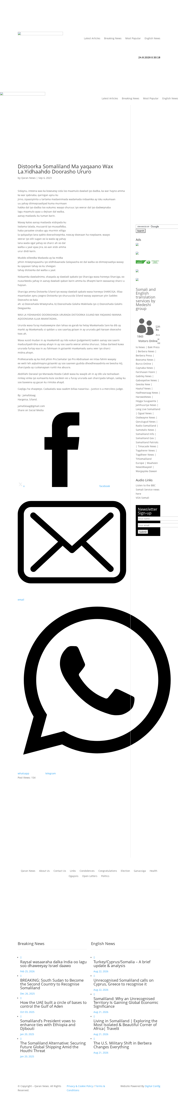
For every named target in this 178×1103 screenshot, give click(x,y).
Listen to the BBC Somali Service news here (147, 489)
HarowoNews (143, 396)
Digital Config (152, 1086)
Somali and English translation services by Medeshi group (146, 299)
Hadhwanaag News (147, 392)
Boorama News (144, 359)
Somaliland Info (145, 434)
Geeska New (143, 384)
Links (69, 13)
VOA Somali (142, 497)
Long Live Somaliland (148, 409)
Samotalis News (145, 429)
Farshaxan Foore (145, 372)
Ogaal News (145, 413)
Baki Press (154, 347)
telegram (50, 773)
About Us (57, 13)
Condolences (87, 871)
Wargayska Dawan (146, 471)
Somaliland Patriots (147, 442)
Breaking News (113, 38)
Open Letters (89, 876)
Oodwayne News (145, 417)
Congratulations (107, 871)
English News (152, 38)
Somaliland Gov (145, 438)
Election (125, 871)
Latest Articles (92, 38)
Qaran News (25, 13)
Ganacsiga (140, 871)
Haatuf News (143, 388)
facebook (104, 486)
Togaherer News (145, 450)
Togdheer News (145, 454)
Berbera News (146, 351)
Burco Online (143, 363)
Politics (105, 876)
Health (153, 871)
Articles (40, 13)
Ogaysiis (73, 876)
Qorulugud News (146, 421)
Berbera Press (144, 355)
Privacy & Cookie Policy (80, 1086)
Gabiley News (144, 376)
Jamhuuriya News (146, 405)
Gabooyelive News (146, 380)
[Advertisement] (72, 139)
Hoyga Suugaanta (146, 401)
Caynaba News (144, 367)
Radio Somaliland (146, 425)
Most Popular (133, 38)
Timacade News (147, 446)
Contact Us (24, 18)
